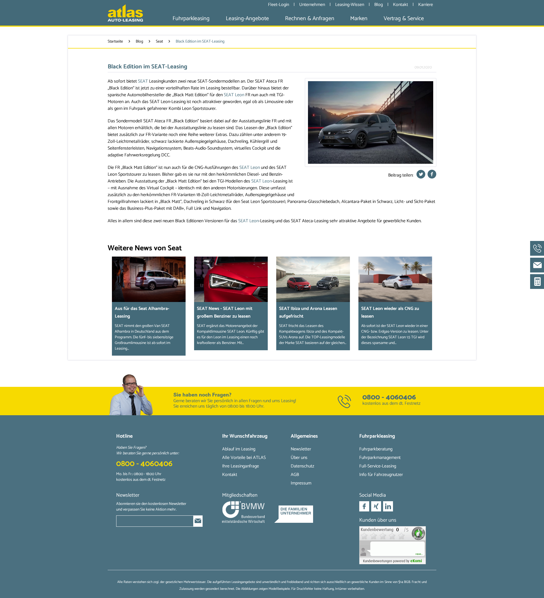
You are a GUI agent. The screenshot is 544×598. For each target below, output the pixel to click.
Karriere (425, 5)
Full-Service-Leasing (377, 466)
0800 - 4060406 (389, 397)
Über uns (299, 457)
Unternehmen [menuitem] (312, 4)
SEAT (143, 81)
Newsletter (301, 449)
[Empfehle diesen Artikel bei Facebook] (431, 175)
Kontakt (401, 5)
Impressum (301, 483)
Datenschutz (302, 466)
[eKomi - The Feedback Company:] (393, 545)
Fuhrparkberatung (375, 449)
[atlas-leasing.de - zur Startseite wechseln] (125, 13)
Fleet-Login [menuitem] (278, 4)
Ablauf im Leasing (238, 449)
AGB (295, 475)
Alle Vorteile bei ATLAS (244, 457)
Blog (379, 5)
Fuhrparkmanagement (380, 457)
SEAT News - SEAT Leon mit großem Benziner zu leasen (224, 312)
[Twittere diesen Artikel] (421, 175)
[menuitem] (191, 19)
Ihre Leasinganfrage (240, 466)
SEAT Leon (234, 95)
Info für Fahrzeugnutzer (381, 475)
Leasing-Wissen (350, 5)
